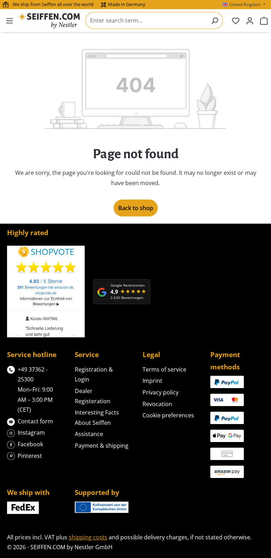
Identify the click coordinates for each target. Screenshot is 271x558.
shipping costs (88, 537)
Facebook (30, 444)
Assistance (89, 434)
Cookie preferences (168, 415)
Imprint (152, 381)
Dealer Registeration (92, 396)
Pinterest (30, 456)
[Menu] (9, 20)
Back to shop (135, 208)
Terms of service (164, 369)
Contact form (35, 421)
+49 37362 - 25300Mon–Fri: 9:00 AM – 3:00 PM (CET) (35, 389)
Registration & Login (94, 375)
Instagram (31, 432)
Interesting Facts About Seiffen (97, 418)
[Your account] (250, 20)
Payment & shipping (101, 445)
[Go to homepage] (49, 20)
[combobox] (146, 20)
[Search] (214, 20)
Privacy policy (161, 392)
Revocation (157, 404)
